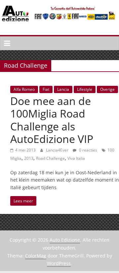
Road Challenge (50, 158)
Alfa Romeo (24, 89)
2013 (28, 158)
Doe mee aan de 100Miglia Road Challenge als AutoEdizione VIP (51, 120)
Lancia (63, 89)
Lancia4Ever (57, 150)
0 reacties (87, 150)
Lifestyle (84, 89)
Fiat (46, 89)
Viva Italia (76, 158)
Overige (107, 89)
